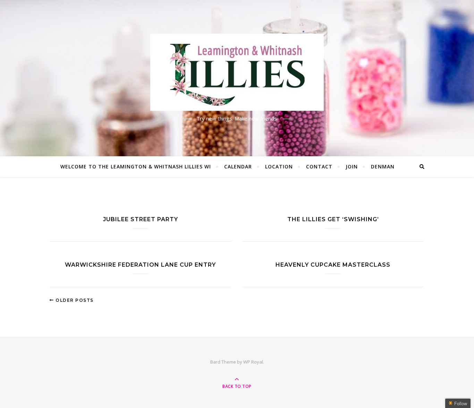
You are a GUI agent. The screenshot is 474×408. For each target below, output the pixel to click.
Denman (383, 166)
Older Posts (74, 300)
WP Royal (253, 362)
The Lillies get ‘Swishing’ (333, 219)
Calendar (238, 166)
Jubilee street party (140, 219)
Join (352, 166)
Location (279, 166)
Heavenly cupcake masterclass (333, 264)
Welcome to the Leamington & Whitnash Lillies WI (135, 166)
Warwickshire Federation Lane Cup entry (140, 264)
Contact (319, 166)
